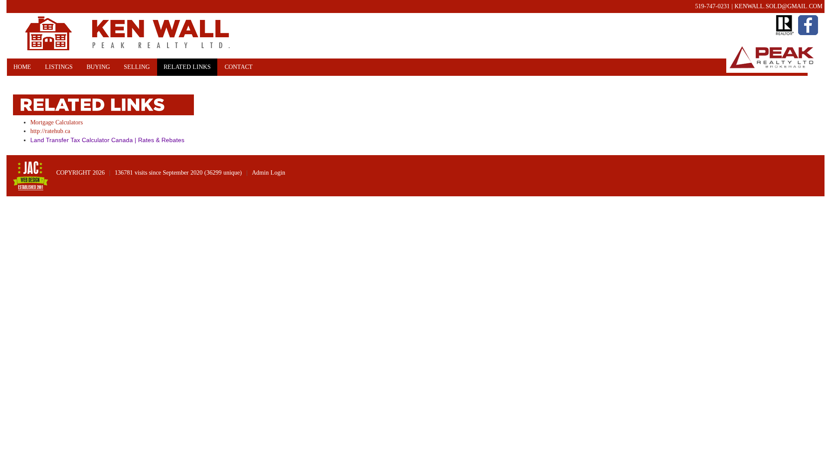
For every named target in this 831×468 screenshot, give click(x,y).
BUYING (98, 67)
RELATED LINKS (187, 67)
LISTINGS (59, 67)
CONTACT (239, 67)
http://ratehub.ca (50, 131)
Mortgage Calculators (56, 122)
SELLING (137, 67)
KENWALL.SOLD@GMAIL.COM (778, 6)
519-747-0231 (712, 6)
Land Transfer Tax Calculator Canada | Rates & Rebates (107, 139)
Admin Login (268, 172)
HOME (22, 67)
